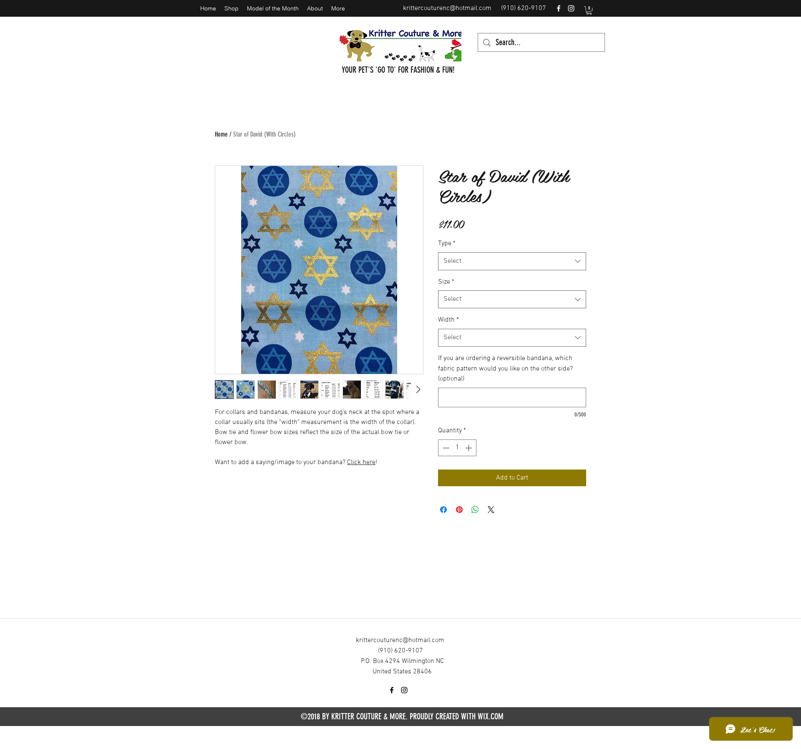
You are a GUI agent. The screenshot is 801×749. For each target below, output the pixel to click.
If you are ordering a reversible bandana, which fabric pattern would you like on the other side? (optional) (505, 368)
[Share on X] (491, 510)
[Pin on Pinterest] (459, 510)
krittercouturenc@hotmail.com (447, 8)
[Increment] (469, 448)
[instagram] (571, 8)
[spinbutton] (457, 448)
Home (221, 134)
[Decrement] (445, 448)
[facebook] (558, 8)
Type (447, 243)
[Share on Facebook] (443, 510)
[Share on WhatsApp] (475, 510)
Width (448, 320)
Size (446, 282)
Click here (361, 462)
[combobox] (512, 261)
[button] (589, 10)
